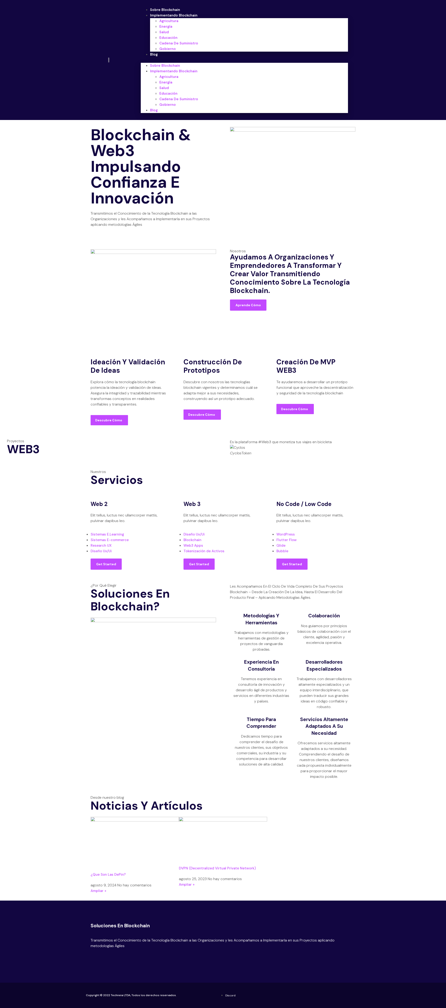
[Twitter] (94, 957)
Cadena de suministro (178, 43)
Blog (154, 54)
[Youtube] (101, 957)
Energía (165, 26)
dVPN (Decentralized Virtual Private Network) (217, 868)
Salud (164, 32)
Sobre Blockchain (165, 9)
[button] (244, 60)
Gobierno (167, 49)
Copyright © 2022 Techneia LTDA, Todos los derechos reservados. (131, 995)
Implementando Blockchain (173, 15)
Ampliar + (98, 890)
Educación (168, 37)
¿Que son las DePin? (108, 874)
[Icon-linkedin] (109, 957)
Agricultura (168, 21)
